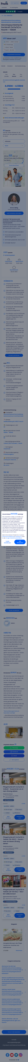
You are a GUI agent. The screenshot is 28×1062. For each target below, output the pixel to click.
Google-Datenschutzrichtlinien (14, 538)
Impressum (18, 536)
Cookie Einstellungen (7, 541)
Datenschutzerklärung (8, 536)
